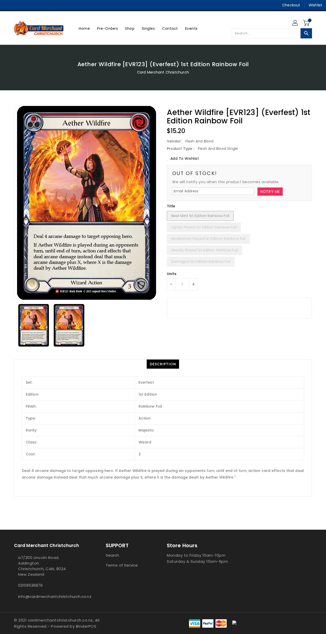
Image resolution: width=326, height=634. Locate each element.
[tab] (163, 364)
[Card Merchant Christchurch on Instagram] (18, 5)
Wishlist (315, 5)
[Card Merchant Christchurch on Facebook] (8, 5)
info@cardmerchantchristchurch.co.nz (49, 596)
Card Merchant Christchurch (163, 72)
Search (112, 555)
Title (171, 206)
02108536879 (30, 585)
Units (172, 274)
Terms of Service (122, 565)
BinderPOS (86, 626)
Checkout (291, 5)
